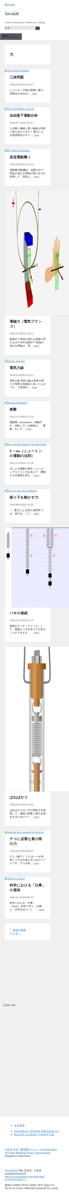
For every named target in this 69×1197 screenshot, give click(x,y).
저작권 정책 (11, 1149)
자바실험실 (11, 1170)
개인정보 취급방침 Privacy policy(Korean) (27, 1152)
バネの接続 (19, 613)
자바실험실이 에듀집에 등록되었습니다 (36, 1131)
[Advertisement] (24, 1038)
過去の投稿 (19, 930)
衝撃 (13, 409)
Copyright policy (48, 1149)
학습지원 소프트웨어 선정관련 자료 (34, 1134)
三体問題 (17, 77)
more (34, 93)
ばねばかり (19, 797)
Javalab (12, 13)
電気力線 (17, 368)
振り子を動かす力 (24, 497)
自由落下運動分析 (24, 115)
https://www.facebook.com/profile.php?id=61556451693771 (25, 1178)
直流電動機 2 (20, 157)
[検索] (37, 28)
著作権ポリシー (29, 1149)
